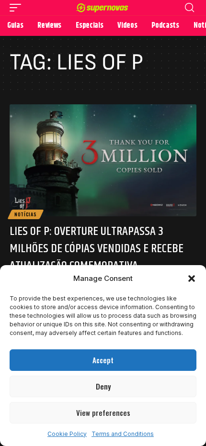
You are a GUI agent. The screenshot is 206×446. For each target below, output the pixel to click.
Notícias (25, 214)
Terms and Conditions (123, 433)
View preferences (103, 412)
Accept (103, 360)
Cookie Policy (67, 433)
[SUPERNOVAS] (103, 7)
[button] (191, 278)
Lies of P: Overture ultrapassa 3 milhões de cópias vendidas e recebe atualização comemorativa (96, 249)
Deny (103, 386)
